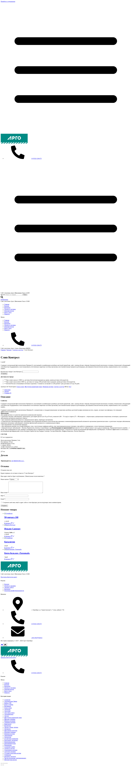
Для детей (7, 711)
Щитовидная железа (10, 760)
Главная (6, 304)
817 (70, 386)
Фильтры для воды (10, 756)
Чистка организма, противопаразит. (15, 758)
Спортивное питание (10, 750)
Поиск (25, 294)
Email (3, 499)
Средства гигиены (10, 751)
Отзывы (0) (7, 393)
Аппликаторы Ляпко (10, 701)
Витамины (7, 706)
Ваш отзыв (4, 492)
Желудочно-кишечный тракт (33, 386)
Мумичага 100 (11, 517)
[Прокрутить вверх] (2, 645)
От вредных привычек (11, 738)
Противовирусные (10, 743)
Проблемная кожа (9, 742)
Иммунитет (7, 724)
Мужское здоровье (10, 732)
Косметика (7, 725)
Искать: (3, 294)
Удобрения (7, 755)
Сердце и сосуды (59, 386)
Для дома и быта (9, 712)
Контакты (7, 307)
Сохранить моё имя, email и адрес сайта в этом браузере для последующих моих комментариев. (32, 502)
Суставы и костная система (12, 753)
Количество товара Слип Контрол (11, 371)
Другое (6, 716)
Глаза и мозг (20, 386)
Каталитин (9, 542)
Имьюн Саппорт (12, 529)
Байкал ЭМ (7, 703)
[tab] (67, 390)
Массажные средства (10, 730)
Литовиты (7, 729)
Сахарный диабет (9, 747)
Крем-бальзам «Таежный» (17, 553)
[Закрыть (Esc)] (1, 763)
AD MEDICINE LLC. (17, 461)
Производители (9, 311)
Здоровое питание (9, 722)
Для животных (8, 714)
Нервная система (48, 386)
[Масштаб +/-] (7, 763)
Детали (6, 391)
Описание (7, 390)
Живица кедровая (9, 721)
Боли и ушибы (8, 704)
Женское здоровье (9, 719)
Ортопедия (7, 737)
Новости (7, 314)
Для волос (7, 709)
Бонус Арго (7, 312)
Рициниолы (8, 745)
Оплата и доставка (10, 309)
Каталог (6, 306)
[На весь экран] (5, 763)
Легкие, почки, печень (11, 727)
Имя (2, 495)
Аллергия (7, 700)
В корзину (4, 373)
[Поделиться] (3, 763)
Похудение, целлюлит (11, 740)
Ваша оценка (5, 479)
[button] (66, 317)
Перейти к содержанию (8, 1)
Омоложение (8, 735)
